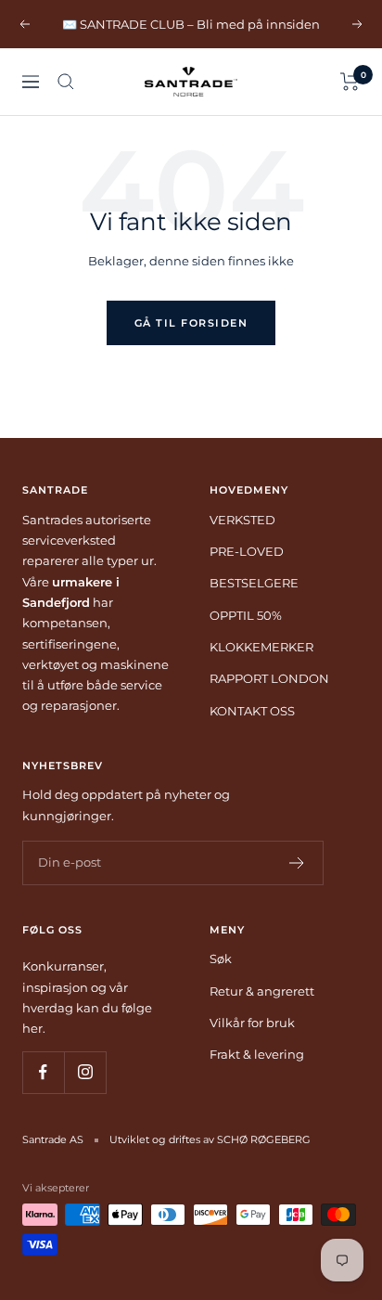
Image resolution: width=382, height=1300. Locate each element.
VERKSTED (242, 519)
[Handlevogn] (350, 81)
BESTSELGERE (254, 582)
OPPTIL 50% (246, 615)
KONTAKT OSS (252, 710)
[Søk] (65, 81)
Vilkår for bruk (252, 1022)
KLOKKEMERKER (261, 646)
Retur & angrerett (262, 991)
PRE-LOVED (247, 551)
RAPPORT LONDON (269, 678)
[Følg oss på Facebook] (43, 1072)
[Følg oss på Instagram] (85, 1072)
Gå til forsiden (191, 322)
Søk (221, 958)
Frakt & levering (257, 1054)
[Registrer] (297, 862)
